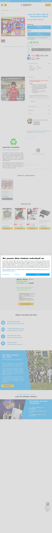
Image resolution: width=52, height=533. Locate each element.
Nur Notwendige (5, 274)
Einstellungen (17, 274)
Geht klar (38, 274)
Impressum (13, 270)
